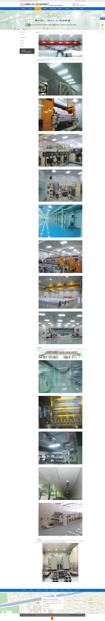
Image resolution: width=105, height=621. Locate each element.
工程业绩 (59, 8)
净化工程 (38, 8)
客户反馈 (67, 8)
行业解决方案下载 (52, 8)
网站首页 (23, 8)
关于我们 (30, 8)
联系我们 (81, 8)
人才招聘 (74, 8)
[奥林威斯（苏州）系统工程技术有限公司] (43, 4)
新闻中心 (45, 8)
